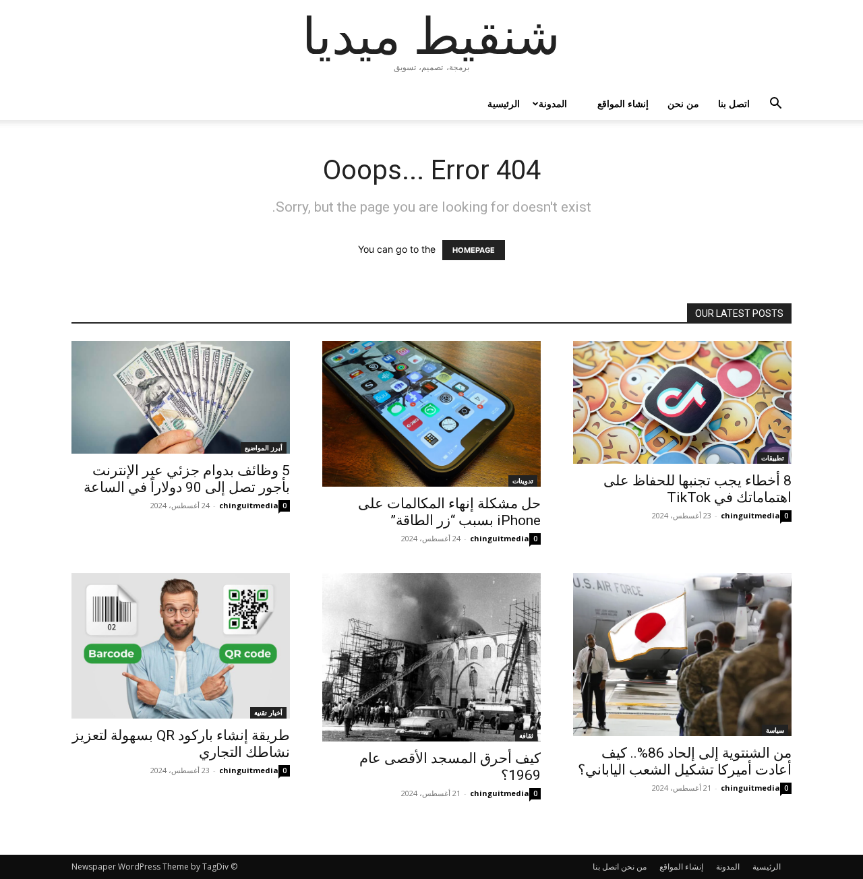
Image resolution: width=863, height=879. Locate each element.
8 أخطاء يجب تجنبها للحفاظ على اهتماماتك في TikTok (697, 489)
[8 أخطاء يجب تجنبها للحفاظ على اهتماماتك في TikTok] (682, 402)
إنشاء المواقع (623, 103)
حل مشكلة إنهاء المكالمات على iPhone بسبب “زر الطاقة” (449, 511)
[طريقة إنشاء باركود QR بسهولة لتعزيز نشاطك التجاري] (180, 646)
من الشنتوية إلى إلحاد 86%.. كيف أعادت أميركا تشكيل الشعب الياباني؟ (685, 761)
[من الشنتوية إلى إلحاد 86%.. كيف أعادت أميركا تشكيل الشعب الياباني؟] (682, 654)
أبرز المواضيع (263, 447)
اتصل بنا (734, 103)
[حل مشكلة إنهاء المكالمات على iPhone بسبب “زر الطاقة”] (431, 414)
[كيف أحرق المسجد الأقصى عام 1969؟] (431, 657)
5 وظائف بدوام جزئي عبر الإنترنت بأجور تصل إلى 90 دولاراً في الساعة (187, 478)
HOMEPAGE (473, 250)
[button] (775, 104)
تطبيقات (772, 457)
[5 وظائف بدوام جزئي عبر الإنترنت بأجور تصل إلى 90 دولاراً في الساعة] (180, 397)
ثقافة (526, 735)
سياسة (775, 730)
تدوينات (522, 480)
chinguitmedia (248, 505)
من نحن (683, 103)
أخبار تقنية (268, 712)
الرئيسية (503, 103)
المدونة (553, 103)
